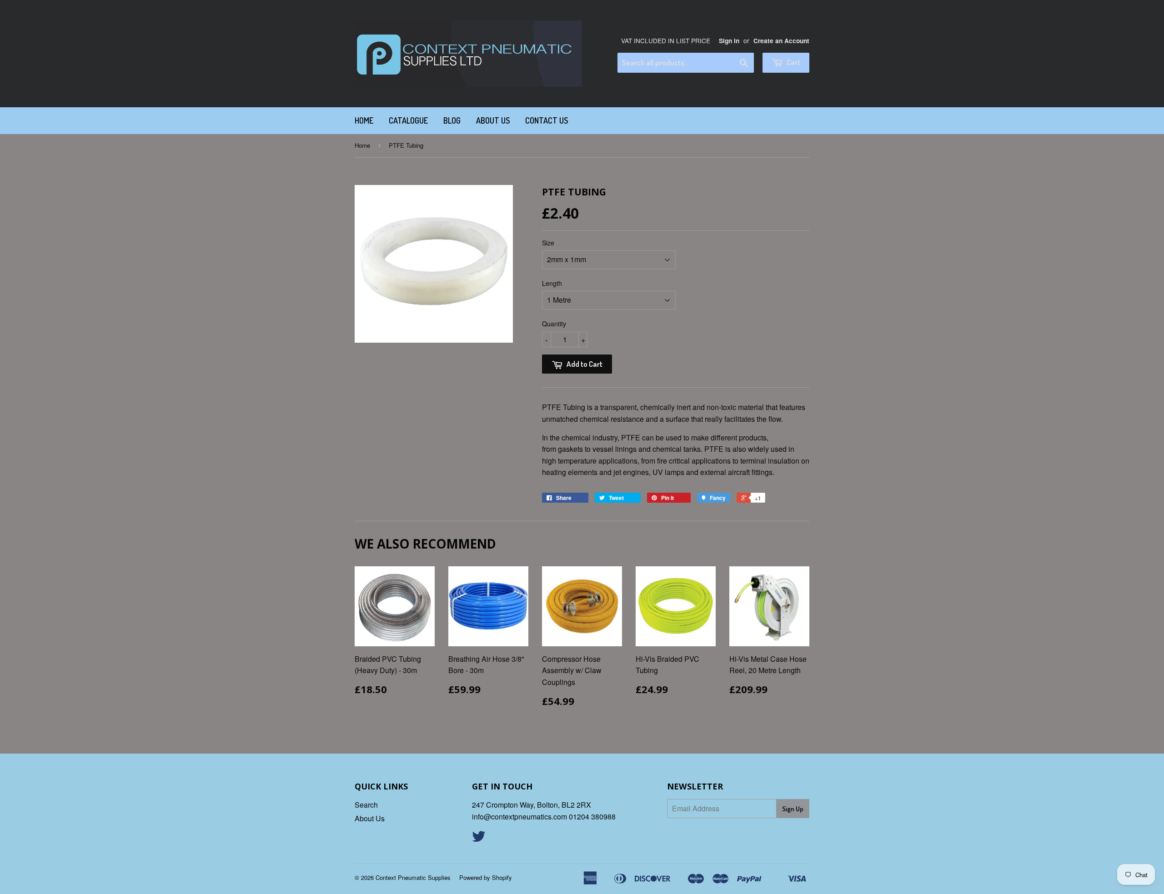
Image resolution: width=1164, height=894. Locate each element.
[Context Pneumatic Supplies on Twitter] (479, 839)
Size (548, 242)
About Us (493, 120)
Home (364, 120)
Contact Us (546, 120)
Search (366, 804)
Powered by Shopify (485, 877)
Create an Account (781, 40)
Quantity (554, 323)
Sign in (729, 40)
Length (552, 283)
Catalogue (408, 120)
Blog (452, 120)
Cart (792, 62)
